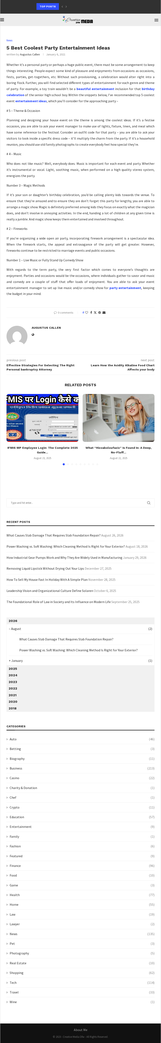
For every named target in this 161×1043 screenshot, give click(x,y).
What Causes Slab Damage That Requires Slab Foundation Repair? (53, 535)
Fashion (82, 846)
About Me (80, 1030)
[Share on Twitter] (95, 312)
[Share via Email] (104, 312)
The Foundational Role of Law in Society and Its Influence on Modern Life (58, 602)
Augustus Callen (30, 54)
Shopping (82, 973)
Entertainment (82, 826)
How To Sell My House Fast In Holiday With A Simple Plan (47, 579)
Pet (82, 943)
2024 (13, 675)
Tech (82, 982)
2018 (13, 708)
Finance (82, 866)
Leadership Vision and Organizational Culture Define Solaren (49, 591)
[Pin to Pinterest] (99, 312)
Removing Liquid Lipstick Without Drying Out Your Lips (45, 568)
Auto (82, 739)
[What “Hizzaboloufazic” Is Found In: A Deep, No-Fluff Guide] (119, 418)
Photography (82, 953)
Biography (82, 758)
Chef (82, 797)
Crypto (82, 807)
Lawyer (82, 924)
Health (82, 895)
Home (82, 904)
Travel (82, 992)
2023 (13, 682)
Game (82, 885)
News (82, 934)
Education (82, 817)
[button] (62, 6)
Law (82, 914)
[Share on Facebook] (91, 312)
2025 (13, 669)
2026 (13, 621)
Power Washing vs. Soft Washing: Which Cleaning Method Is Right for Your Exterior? (65, 546)
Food (82, 875)
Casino (82, 778)
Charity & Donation (82, 788)
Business (82, 768)
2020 (13, 702)
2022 (13, 688)
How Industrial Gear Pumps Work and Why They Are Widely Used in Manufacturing (64, 557)
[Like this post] (86, 312)
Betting (82, 749)
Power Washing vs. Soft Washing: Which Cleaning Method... (80, 6)
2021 (13, 695)
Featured (82, 856)
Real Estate (82, 963)
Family (82, 836)
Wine (82, 1002)
